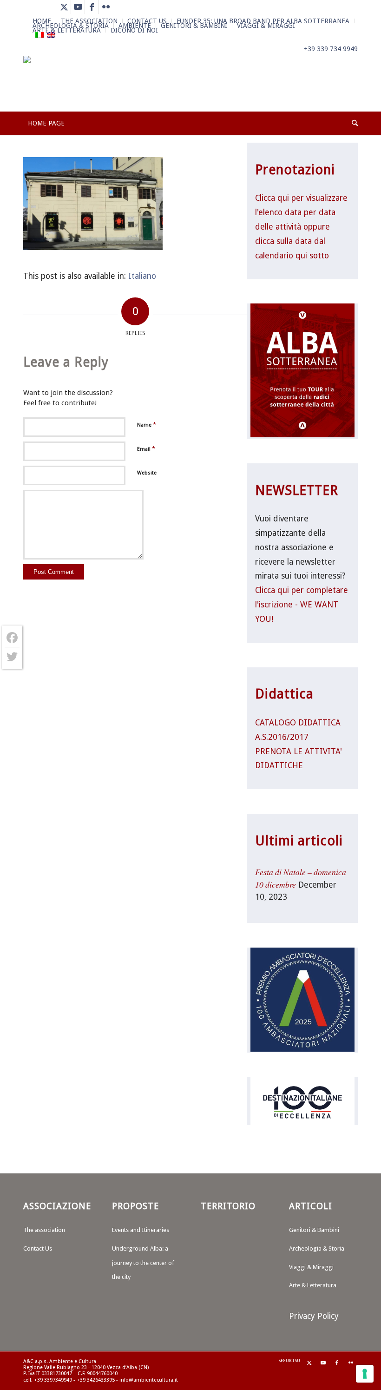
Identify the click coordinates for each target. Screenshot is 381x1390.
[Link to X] (64, 7)
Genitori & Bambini (194, 25)
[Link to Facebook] (92, 7)
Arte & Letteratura (67, 30)
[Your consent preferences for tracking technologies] (365, 1374)
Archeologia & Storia (316, 1248)
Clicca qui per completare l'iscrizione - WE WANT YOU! (301, 605)
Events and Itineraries (140, 1229)
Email (146, 448)
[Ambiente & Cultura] (63, 84)
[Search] (352, 123)
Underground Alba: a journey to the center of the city (143, 1263)
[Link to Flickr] (106, 7)
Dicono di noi (134, 30)
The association (44, 1229)
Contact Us (37, 1248)
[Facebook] (12, 637)
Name (146, 424)
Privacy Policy (314, 1316)
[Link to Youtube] (78, 7)
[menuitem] (194, 25)
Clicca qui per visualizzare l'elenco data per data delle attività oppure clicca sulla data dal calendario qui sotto (301, 226)
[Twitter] (12, 656)
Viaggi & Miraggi (266, 25)
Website (147, 473)
